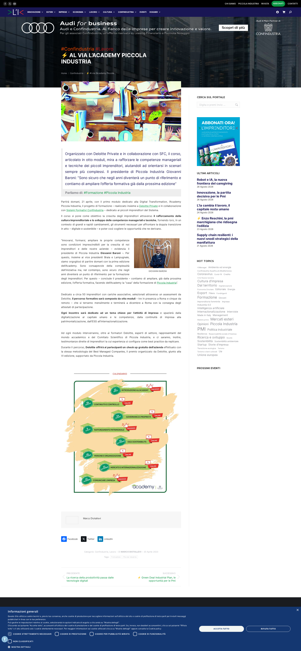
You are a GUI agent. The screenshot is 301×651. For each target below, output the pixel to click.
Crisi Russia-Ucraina (205, 278)
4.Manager (202, 267)
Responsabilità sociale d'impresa (222, 334)
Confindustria (126, 12)
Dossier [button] (154, 12)
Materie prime (203, 320)
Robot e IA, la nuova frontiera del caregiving (214, 181)
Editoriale (220, 289)
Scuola (229, 338)
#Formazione (93, 193)
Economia (78, 12)
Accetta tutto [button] (221, 628)
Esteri (49, 12)
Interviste (232, 311)
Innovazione (33, 12)
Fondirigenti (222, 293)
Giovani (222, 298)
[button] (100, 647)
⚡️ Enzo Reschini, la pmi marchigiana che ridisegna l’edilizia (217, 222)
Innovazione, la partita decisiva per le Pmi (214, 194)
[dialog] (150, 629)
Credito (227, 274)
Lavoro (93, 12)
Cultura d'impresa (210, 281)
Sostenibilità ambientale (226, 341)
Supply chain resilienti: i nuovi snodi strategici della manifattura (217, 238)
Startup (202, 344)
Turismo (221, 348)
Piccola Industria (167, 282)
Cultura (107, 12)
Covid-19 (218, 274)
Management (220, 315)
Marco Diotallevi (92, 518)
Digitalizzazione (225, 286)
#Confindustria (77, 49)
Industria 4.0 (204, 304)
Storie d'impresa (218, 344)
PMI (201, 329)
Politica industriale (219, 329)
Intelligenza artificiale (210, 308)
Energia (231, 289)
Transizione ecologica (206, 348)
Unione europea (207, 355)
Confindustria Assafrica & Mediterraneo (214, 271)
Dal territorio (207, 285)
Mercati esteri (221, 319)
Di (129, 551)
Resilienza (202, 333)
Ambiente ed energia (219, 267)
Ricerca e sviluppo (211, 337)
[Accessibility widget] (5, 639)
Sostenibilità (205, 341)
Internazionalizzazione (211, 311)
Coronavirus (205, 274)
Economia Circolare (205, 289)
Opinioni (203, 324)
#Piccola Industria (117, 193)
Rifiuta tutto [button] (268, 628)
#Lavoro (104, 49)
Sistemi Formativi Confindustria (84, 210)
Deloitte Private (148, 205)
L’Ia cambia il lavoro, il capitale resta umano (213, 207)
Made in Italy (204, 315)
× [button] (297, 610)
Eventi (143, 12)
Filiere (212, 293)
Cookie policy (155, 628)
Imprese (63, 12)
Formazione (116, 557)
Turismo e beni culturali (207, 352)
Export (202, 293)
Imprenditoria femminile (208, 301)
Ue (220, 351)
